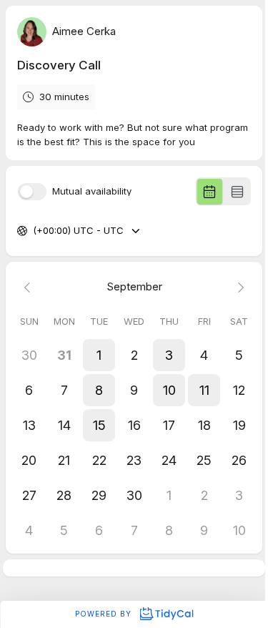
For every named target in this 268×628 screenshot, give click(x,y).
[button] (98, 355)
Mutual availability (91, 191)
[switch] (32, 191)
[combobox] (34, 231)
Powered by (104, 613)
